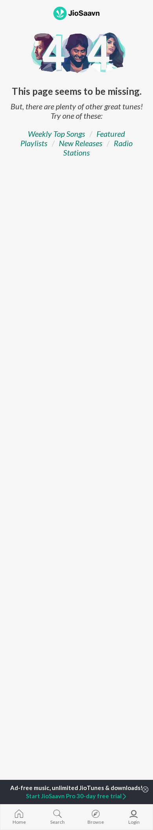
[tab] (56, 133)
